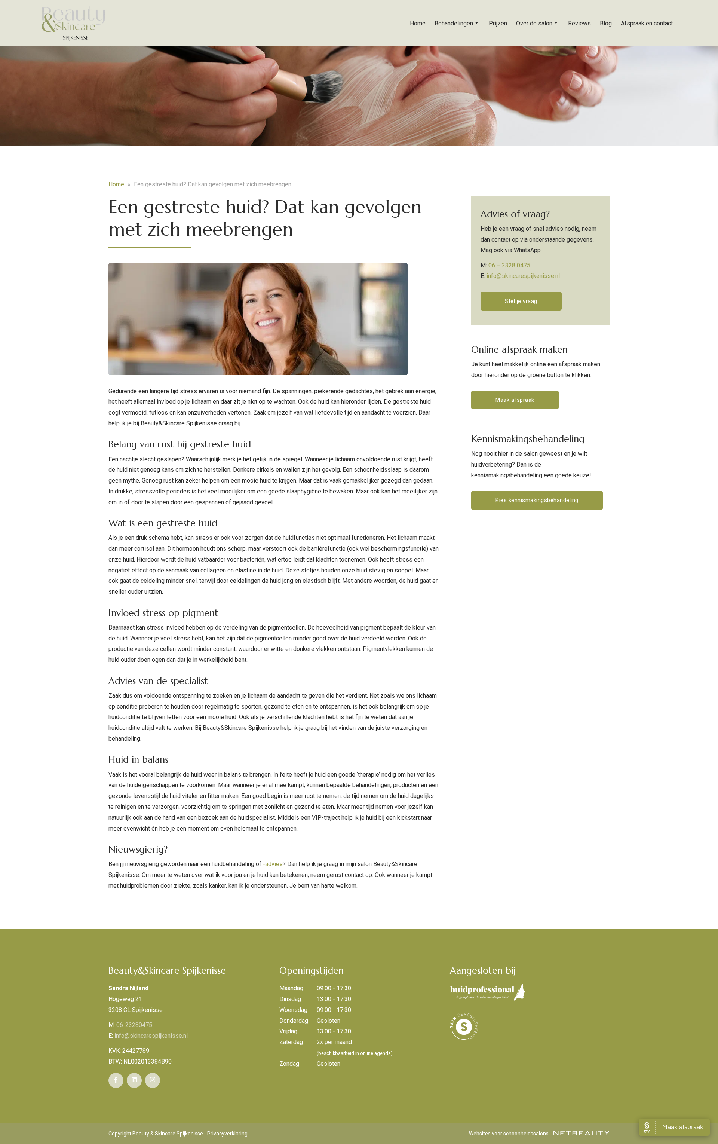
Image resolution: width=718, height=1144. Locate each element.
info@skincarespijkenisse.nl (523, 275)
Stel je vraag (521, 301)
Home (418, 23)
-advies (273, 864)
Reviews (579, 23)
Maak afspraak (514, 400)
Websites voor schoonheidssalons (509, 1134)
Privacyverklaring (227, 1134)
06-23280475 (134, 1024)
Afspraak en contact (647, 23)
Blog (606, 23)
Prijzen (498, 23)
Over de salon (534, 23)
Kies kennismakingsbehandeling (537, 500)
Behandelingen (454, 23)
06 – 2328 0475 (509, 265)
